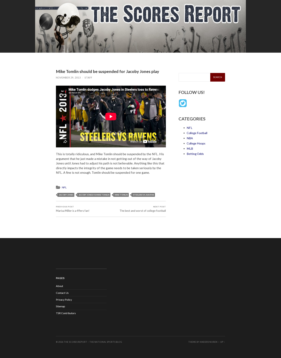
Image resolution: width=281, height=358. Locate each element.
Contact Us (62, 292)
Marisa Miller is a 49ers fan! (72, 208)
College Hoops (196, 143)
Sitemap (60, 306)
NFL (64, 187)
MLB (190, 148)
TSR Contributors (66, 313)
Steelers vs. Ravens (143, 195)
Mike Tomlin (121, 195)
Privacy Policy (64, 299)
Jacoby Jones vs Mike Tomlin (94, 195)
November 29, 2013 (68, 77)
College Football (197, 133)
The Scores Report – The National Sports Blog (93, 342)
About (59, 285)
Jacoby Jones (66, 195)
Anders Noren (208, 342)
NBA (190, 138)
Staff (88, 77)
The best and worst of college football (143, 208)
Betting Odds (195, 154)
